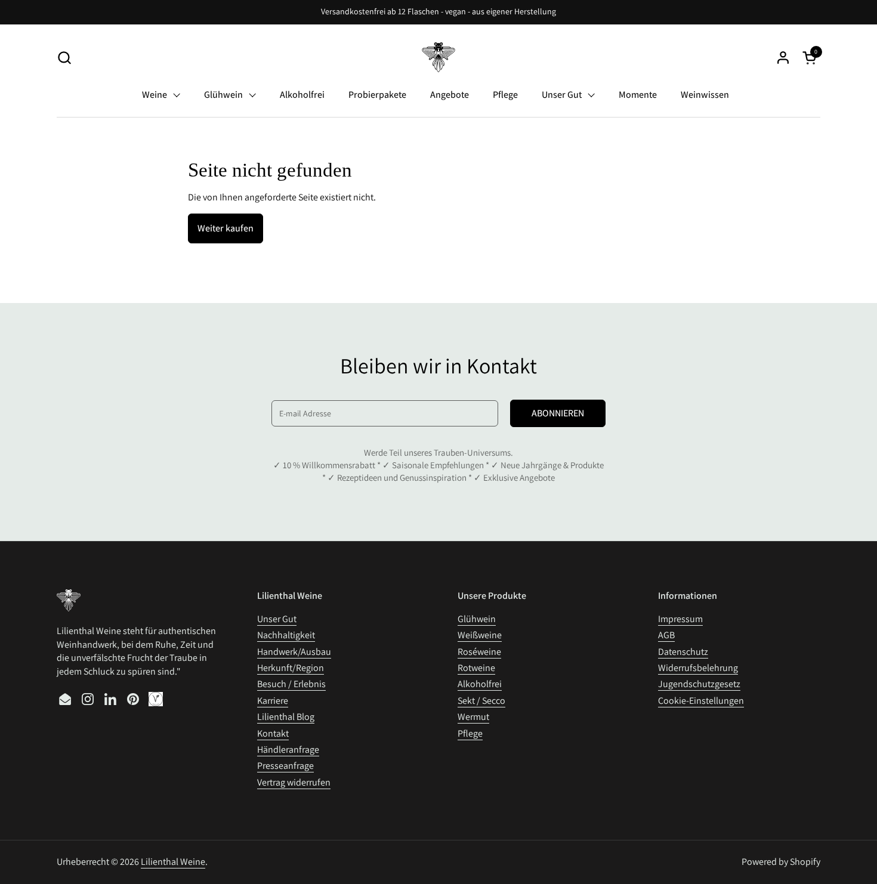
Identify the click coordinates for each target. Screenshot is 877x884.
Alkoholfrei (480, 684)
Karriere (272, 700)
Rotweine (476, 668)
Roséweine (479, 651)
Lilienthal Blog (285, 716)
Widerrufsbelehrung (698, 668)
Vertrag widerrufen (294, 782)
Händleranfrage (288, 749)
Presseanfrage (285, 765)
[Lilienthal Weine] (438, 57)
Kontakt (273, 733)
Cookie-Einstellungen (701, 700)
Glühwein (477, 619)
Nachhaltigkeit (286, 635)
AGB (666, 635)
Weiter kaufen (225, 228)
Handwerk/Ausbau (294, 651)
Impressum (680, 619)
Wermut (473, 716)
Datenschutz (683, 651)
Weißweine (480, 635)
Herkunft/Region (290, 668)
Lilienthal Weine (173, 861)
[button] (64, 57)
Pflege (470, 733)
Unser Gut (277, 619)
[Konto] (783, 57)
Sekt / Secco (481, 700)
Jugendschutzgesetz (699, 684)
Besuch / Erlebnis (291, 684)
